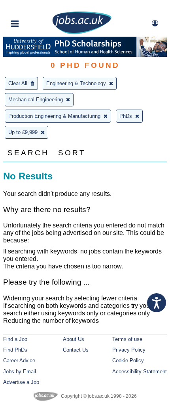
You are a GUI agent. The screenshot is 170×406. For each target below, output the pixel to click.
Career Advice (19, 360)
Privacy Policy (128, 350)
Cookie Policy (128, 360)
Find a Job (15, 339)
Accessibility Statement (139, 371)
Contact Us (76, 350)
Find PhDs (15, 350)
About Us (73, 339)
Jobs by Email (19, 371)
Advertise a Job (21, 382)
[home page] (81, 32)
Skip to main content (31, 7)
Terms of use (127, 339)
